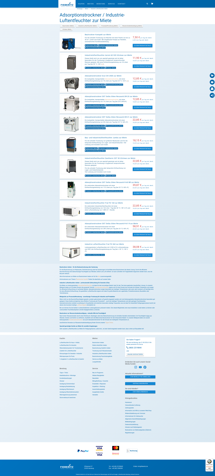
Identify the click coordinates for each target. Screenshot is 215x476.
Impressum (128, 402)
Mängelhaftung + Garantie (100, 381)
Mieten (90, 4)
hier (99, 276)
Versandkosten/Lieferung (132, 405)
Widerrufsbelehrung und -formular (135, 413)
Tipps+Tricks (109, 322)
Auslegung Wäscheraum (67, 389)
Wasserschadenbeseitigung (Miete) (132, 26)
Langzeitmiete (96, 362)
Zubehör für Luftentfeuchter (68, 351)
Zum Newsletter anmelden (140, 377)
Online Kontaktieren (135, 354)
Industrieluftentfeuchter (85, 285)
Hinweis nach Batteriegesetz (133, 427)
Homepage (80, 8)
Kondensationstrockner (102, 287)
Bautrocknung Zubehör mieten (101, 348)
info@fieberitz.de (143, 466)
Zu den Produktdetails (142, 45)
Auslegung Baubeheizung (67, 386)
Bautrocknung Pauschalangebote (102, 356)
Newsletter (95, 378)
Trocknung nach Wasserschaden (102, 351)
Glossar (62, 381)
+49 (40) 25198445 (117, 466)
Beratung (101, 4)
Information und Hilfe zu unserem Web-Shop (138, 410)
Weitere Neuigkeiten (98, 375)
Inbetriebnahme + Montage (68, 375)
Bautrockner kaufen (82, 279)
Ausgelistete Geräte (98, 392)
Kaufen (81, 4)
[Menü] (212, 459)
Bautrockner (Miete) (68, 26)
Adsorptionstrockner (111, 79)
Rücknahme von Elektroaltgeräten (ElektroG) (138, 430)
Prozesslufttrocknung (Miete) (109, 26)
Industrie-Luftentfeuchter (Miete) (87, 26)
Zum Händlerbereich (140, 392)
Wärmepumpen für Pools (67, 356)
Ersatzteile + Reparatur (99, 384)
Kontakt (121, 4)
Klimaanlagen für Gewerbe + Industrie (71, 353)
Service (111, 4)
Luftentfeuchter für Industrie (68, 345)
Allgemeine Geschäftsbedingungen (135, 419)
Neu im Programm (97, 372)
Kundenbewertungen (66, 378)
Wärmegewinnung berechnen (68, 395)
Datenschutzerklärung (131, 424)
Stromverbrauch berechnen (68, 397)
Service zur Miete (97, 359)
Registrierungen (129, 433)
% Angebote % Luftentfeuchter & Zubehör (72, 359)
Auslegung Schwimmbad (67, 384)
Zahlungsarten (129, 408)
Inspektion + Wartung (98, 386)
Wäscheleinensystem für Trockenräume (71, 348)
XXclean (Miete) (67, 29)
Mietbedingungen (130, 421)
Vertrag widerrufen (140, 383)
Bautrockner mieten (98, 342)
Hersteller (95, 395)
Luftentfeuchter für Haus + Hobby (70, 342)
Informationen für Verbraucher (134, 416)
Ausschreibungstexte (98, 389)
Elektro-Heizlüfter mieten (99, 345)
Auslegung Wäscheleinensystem (69, 392)
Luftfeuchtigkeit (81, 305)
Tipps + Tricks (64, 372)
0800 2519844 (135, 348)
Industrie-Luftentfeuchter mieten (99, 8)
